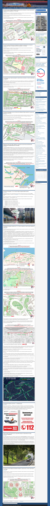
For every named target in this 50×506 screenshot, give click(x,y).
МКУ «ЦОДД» (37, 131)
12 (39, 175)
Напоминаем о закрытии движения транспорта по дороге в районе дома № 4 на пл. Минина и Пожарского (41, 99)
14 (42, 175)
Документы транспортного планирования (41, 122)
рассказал (16, 194)
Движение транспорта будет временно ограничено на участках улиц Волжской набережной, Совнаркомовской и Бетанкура (17, 145)
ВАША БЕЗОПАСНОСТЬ (39, 121)
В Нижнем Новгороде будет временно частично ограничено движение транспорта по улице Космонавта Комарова (41, 110)
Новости (37, 135)
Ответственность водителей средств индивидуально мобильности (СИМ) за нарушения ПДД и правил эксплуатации (40, 138)
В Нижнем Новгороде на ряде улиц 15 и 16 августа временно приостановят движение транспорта (18, 227)
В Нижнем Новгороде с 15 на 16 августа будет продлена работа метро (16, 191)
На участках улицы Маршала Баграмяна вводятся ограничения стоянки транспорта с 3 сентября (18, 469)
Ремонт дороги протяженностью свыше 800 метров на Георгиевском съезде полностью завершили (17, 434)
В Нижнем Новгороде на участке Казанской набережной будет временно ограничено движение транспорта (18, 113)
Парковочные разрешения (39, 141)
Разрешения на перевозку (39, 153)
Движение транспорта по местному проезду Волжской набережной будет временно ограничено (41, 102)
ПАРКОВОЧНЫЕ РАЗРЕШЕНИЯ (40, 142)
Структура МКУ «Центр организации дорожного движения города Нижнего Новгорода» (40, 161)
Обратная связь (38, 136)
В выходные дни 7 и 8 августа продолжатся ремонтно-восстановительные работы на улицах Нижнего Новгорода (41, 118)
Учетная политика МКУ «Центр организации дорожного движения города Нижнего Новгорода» (41, 164)
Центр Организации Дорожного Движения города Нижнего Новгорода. (14, 0)
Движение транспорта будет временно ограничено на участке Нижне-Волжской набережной (40, 105)
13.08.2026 (5, 435)
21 (42, 176)
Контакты (37, 130)
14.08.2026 (5, 146)
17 (36, 176)
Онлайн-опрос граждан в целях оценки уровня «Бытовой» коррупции (41, 64)
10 (36, 175)
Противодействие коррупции (39, 152)
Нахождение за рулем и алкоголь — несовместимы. (12, 403)
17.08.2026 (5, 79)
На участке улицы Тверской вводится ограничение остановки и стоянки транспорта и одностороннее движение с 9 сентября (18, 10)
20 (41, 176)
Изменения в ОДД (38, 93)
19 (39, 176)
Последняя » (21, 501)
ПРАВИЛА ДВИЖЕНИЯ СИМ (39, 148)
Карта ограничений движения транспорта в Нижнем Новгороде (41, 34)
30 (17, 501)
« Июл (36, 180)
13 (41, 175)
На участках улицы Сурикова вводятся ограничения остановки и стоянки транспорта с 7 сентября (18, 78)
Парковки (37, 140)
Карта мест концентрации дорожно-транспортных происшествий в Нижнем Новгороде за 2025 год (40, 126)
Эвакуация (37, 167)
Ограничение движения (38, 92)
